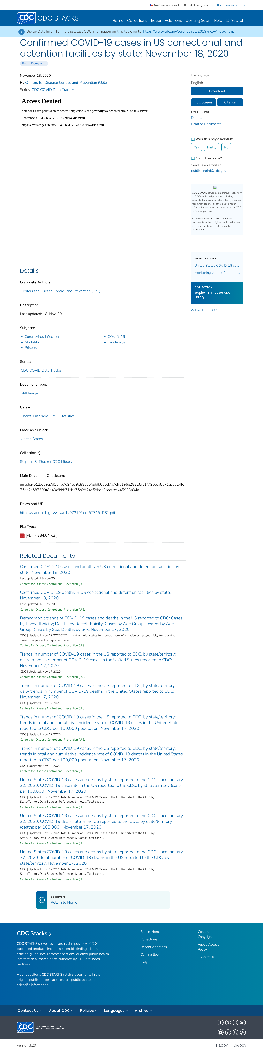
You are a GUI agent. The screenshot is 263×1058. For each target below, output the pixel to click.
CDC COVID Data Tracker (53, 89)
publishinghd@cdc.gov (208, 170)
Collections (137, 20)
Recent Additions (166, 20)
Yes (196, 147)
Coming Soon (198, 20)
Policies (87, 1010)
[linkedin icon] (243, 1022)
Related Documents (206, 124)
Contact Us (206, 957)
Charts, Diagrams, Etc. (38, 416)
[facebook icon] (220, 1022)
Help (218, 20)
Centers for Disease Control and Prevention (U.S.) (66, 82)
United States (32, 438)
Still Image (29, 393)
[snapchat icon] (235, 1032)
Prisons (31, 347)
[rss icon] (243, 1032)
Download (217, 91)
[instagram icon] (235, 1022)
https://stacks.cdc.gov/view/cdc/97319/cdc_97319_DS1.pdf (67, 512)
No (226, 147)
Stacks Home (151, 931)
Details (196, 117)
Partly (211, 147)
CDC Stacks (32, 933)
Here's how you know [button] (230, 5)
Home (118, 20)
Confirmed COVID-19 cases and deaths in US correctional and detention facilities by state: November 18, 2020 (99, 569)
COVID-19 (116, 336)
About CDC (59, 1010)
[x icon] (228, 1022)
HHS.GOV (221, 1045)
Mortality (32, 342)
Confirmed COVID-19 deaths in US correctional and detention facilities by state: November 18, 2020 (95, 595)
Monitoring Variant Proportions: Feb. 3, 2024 (217, 272)
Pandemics (116, 342)
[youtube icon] (220, 1032)
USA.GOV (239, 1045)
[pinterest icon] (228, 1032)
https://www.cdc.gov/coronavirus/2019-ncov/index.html (188, 31)
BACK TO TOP (206, 310)
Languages (114, 1010)
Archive (142, 1010)
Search (237, 20)
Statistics (67, 416)
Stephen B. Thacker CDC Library (46, 461)
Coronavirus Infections (43, 336)
